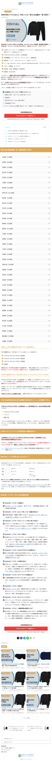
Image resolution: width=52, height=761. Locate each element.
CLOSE (44, 127)
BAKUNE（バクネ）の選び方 (16, 485)
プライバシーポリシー (6, 750)
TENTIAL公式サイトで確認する (25, 116)
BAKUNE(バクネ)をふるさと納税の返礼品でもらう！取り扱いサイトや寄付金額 (13, 687)
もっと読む (27, 718)
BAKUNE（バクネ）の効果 (13, 506)
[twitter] (18, 638)
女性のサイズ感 (24, 544)
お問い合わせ (4, 752)
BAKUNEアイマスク (15, 580)
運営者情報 (3, 746)
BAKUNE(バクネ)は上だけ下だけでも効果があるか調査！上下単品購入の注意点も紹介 (13, 709)
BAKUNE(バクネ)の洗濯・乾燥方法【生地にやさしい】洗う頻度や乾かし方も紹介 (38, 687)
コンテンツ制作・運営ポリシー (8, 748)
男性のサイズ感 (13, 544)
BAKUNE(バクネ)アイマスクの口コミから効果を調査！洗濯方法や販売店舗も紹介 (13, 664)
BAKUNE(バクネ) (5, 642)
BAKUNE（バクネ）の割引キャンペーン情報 (22, 528)
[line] (27, 638)
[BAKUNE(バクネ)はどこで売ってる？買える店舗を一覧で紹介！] (24, 638)
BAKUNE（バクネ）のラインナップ (35, 485)
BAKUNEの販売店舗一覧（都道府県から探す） (18, 130)
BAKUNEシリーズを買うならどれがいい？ (17, 139)
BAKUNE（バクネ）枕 (11, 589)
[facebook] (21, 638)
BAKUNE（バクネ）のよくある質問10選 (16, 141)
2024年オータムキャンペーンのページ (13, 448)
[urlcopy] (34, 638)
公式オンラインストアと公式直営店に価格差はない (19, 136)
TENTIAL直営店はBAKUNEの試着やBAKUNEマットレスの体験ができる (23, 133)
